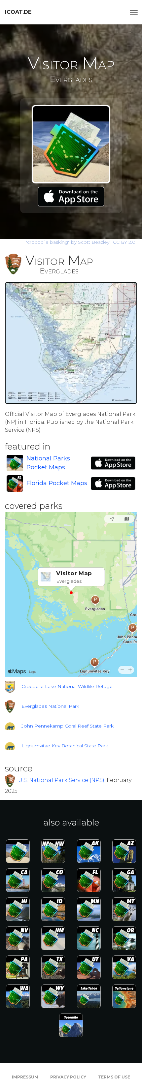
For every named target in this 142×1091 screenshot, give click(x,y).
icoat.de (18, 12)
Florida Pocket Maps (56, 483)
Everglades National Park (50, 706)
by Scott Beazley (68, 242)
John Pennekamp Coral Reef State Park (67, 726)
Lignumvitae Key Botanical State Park (64, 746)
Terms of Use (114, 1077)
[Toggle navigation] (133, 12)
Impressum (25, 1077)
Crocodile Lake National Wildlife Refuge (67, 686)
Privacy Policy (68, 1077)
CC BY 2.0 (124, 242)
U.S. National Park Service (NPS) (61, 780)
